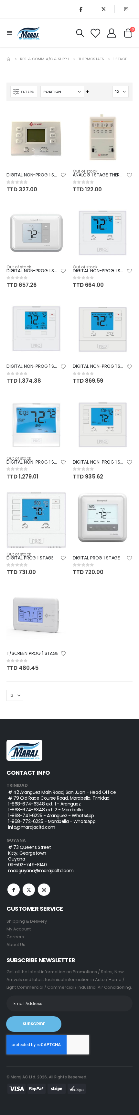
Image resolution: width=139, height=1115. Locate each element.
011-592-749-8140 (27, 865)
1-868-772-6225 (25, 821)
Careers (15, 937)
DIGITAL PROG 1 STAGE (30, 558)
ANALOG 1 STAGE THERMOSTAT (99, 175)
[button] (63, 175)
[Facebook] (80, 9)
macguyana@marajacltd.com (41, 870)
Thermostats (91, 59)
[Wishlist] (95, 33)
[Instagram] (126, 9)
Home (8, 59)
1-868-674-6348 (26, 804)
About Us (15, 944)
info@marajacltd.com (31, 827)
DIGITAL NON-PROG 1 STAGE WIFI (33, 366)
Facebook (13, 889)
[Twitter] (103, 9)
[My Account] (111, 33)
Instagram (43, 889)
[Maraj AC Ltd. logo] (28, 33)
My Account (18, 929)
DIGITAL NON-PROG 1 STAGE (33, 175)
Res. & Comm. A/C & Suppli (44, 59)
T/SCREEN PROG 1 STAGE (32, 653)
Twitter (28, 889)
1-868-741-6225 (25, 815)
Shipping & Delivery (26, 921)
